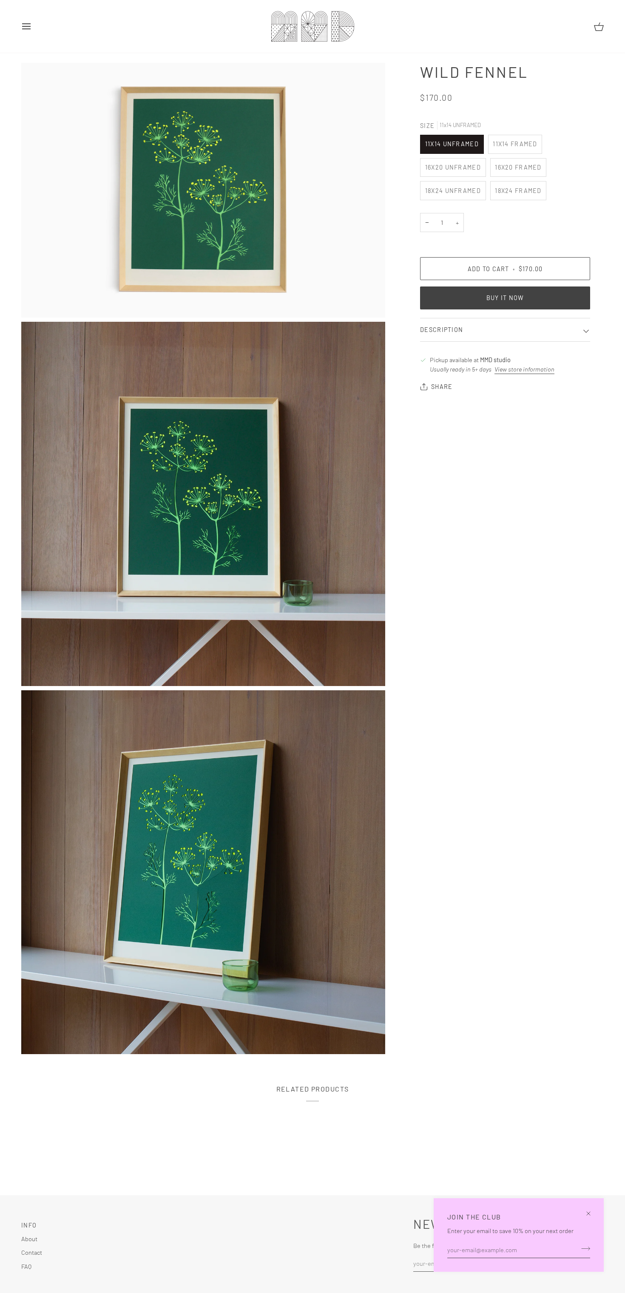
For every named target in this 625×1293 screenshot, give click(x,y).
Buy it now (505, 297)
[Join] (583, 1248)
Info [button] (29, 1225)
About (29, 1238)
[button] (286, 1223)
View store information (524, 369)
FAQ (26, 1266)
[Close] (592, 1210)
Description (441, 329)
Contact (31, 1252)
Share (441, 386)
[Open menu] (34, 26)
